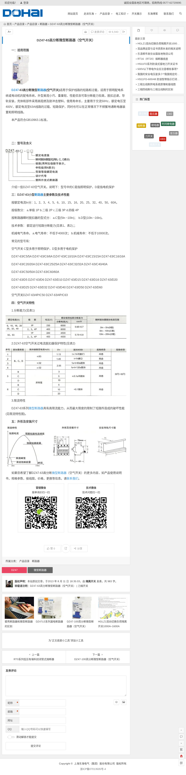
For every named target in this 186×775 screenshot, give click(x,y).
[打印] (85, 31)
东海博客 (153, 13)
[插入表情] (116, 702)
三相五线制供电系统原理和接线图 (157, 84)
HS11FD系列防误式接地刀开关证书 (158, 63)
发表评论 (99, 31)
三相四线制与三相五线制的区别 (155, 89)
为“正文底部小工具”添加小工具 (65, 640)
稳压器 (153, 109)
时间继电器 (168, 115)
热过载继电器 (167, 140)
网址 (10, 720)
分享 (79, 548)
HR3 (162, 129)
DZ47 (15, 90)
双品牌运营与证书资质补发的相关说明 (159, 48)
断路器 (43, 24)
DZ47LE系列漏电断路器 (49, 621)
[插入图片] (123, 702)
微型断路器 (36, 408)
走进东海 (89, 13)
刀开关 (149, 126)
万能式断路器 (143, 136)
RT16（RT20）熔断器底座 (153, 58)
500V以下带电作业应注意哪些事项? (158, 69)
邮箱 (13, 712)
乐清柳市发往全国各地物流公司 (155, 53)
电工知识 (121, 13)
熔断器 (141, 121)
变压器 (174, 128)
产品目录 (105, 13)
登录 (26, 2)
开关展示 (137, 13)
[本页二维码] (181, 763)
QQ (10, 729)
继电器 (155, 114)
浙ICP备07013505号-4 (93, 769)
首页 (9, 24)
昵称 (13, 703)
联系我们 (169, 13)
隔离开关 (91, 581)
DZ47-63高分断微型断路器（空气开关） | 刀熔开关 (59, 585)
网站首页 (73, 13)
